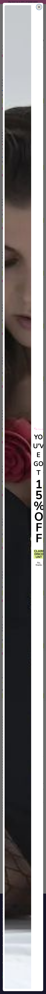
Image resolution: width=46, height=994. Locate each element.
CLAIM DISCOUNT (39, 554)
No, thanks (39, 564)
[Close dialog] (39, 7)
